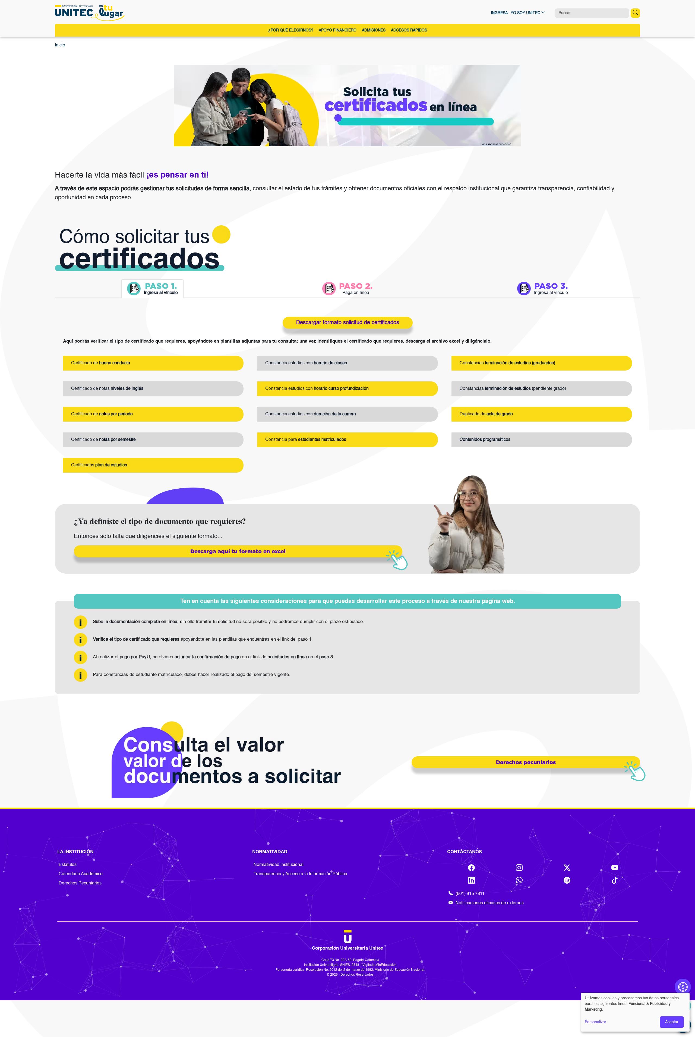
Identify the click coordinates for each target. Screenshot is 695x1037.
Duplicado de (486, 414)
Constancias (507, 363)
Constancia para (305, 440)
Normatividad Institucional (279, 865)
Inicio (60, 45)
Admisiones (374, 30)
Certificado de (100, 363)
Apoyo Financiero (337, 30)
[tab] (152, 288)
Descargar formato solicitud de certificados (347, 322)
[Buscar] (635, 13)
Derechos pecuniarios (526, 762)
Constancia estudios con (306, 363)
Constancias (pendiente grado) (513, 389)
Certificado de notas (107, 389)
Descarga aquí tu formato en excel (238, 551)
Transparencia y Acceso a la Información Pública (300, 874)
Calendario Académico (81, 874)
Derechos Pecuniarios (80, 883)
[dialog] (635, 1012)
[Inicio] (91, 13)
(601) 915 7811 (470, 894)
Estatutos (68, 865)
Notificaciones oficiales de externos (490, 903)
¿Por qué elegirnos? (290, 30)
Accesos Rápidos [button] (409, 30)
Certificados (99, 465)
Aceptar (671, 1022)
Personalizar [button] (595, 1022)
